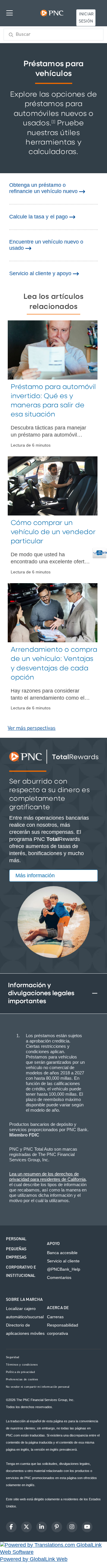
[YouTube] (87, 1527)
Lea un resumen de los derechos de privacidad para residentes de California (47, 1176)
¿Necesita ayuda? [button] (100, 553)
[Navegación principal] (9, 13)
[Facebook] (11, 1527)
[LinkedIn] (41, 1527)
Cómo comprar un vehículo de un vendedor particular (53, 532)
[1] (53, 122)
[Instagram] (72, 1527)
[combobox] (53, 34)
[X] (26, 1527)
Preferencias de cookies (22, 1379)
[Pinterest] (56, 1527)
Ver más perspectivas (32, 728)
